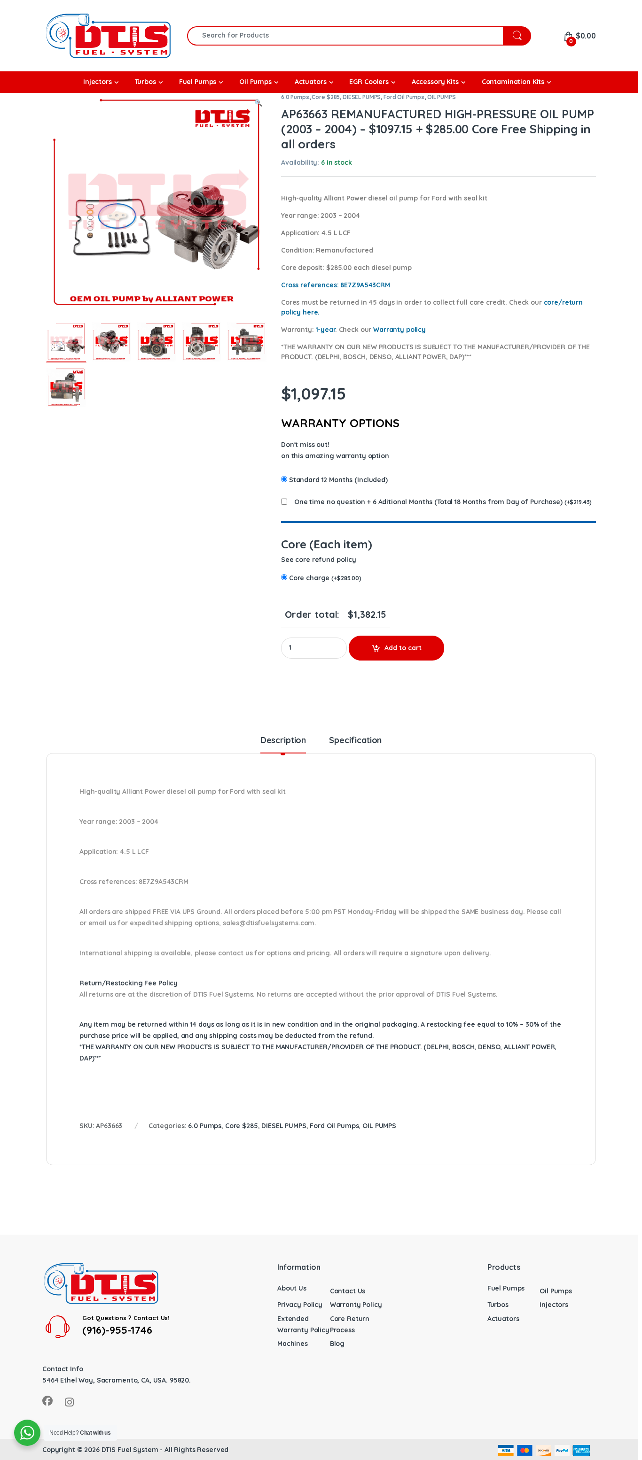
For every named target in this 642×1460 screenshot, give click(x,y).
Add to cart (403, 648)
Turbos (498, 1304)
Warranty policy (399, 329)
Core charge (325, 578)
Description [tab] (283, 740)
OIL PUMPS (441, 96)
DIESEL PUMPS (362, 96)
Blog (337, 1343)
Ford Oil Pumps (404, 96)
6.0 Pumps (295, 96)
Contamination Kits (513, 81)
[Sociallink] (47, 1401)
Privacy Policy (299, 1304)
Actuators (503, 1318)
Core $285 (326, 96)
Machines (292, 1343)
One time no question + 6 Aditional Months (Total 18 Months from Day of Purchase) (428, 502)
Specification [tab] (355, 740)
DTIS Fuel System (130, 1449)
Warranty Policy (356, 1304)
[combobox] (345, 36)
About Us (291, 1288)
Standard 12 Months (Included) (338, 480)
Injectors (554, 1304)
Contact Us (348, 1291)
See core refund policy (318, 559)
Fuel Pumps (506, 1288)
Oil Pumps (556, 1291)
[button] (258, 103)
